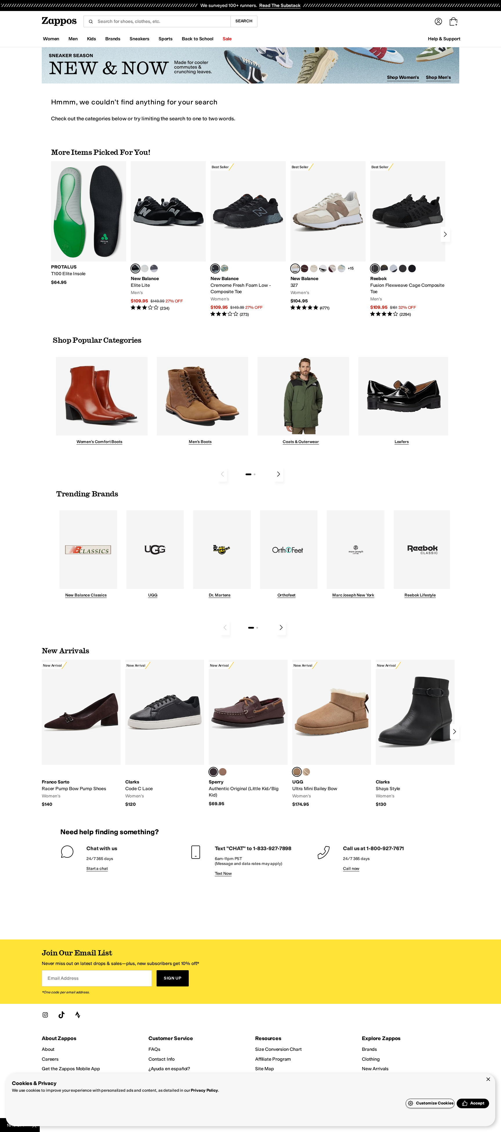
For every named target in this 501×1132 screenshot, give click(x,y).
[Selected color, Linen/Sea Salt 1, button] (295, 268)
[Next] (445, 234)
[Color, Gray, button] (393, 268)
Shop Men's (438, 77)
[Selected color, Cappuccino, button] (213, 772)
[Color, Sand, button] (306, 772)
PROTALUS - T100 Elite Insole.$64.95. (88, 223)
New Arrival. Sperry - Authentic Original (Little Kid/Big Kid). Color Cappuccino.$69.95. (248, 733)
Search (244, 21)
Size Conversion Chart (278, 1049)
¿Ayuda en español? (169, 1068)
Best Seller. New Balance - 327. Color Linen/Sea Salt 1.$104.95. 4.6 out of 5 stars (328, 236)
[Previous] (222, 474)
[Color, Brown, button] (384, 268)
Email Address (63, 978)
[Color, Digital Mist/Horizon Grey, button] (323, 268)
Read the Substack (279, 5)
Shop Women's (403, 77)
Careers (50, 1059)
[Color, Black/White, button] (412, 268)
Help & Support (444, 38)
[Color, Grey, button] (154, 268)
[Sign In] (438, 21)
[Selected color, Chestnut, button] (297, 772)
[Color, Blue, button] (144, 268)
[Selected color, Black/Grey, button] (215, 268)
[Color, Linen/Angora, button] (313, 268)
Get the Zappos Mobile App (71, 1068)
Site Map (264, 1068)
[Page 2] (254, 474)
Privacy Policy (204, 1090)
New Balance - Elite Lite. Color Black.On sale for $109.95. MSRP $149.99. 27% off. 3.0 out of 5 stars (168, 236)
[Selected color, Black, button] (135, 268)
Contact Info (161, 1059)
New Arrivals (375, 1068)
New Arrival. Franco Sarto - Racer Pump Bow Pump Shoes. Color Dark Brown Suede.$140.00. (81, 734)
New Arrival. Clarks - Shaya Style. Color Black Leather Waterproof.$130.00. (415, 734)
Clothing (371, 1059)
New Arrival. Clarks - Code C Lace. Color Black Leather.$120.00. (164, 734)
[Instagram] (45, 1014)
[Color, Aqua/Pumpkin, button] (224, 268)
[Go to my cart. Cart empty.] (453, 21)
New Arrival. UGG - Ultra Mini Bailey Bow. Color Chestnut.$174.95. (331, 734)
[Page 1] (248, 474)
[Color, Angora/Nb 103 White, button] (341, 268)
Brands (369, 1049)
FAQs (154, 1049)
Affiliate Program (273, 1059)
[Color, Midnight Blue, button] (222, 772)
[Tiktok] (61, 1014)
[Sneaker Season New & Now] (250, 65)
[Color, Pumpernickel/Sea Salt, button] (304, 268)
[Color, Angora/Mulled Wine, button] (332, 268)
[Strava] (77, 1014)
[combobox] (157, 21)
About (48, 1049)
